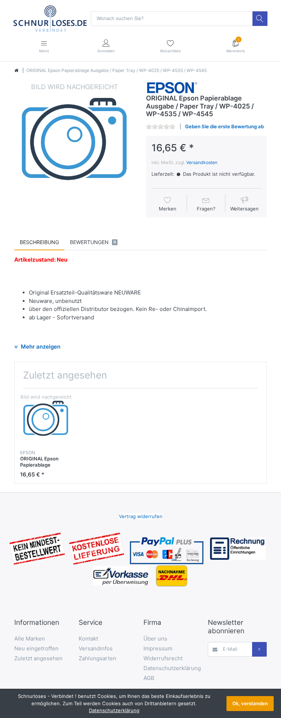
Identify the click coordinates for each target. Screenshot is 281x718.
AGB (148, 678)
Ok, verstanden (250, 703)
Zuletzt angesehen (38, 658)
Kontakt (88, 638)
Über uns (155, 638)
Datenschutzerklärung (172, 668)
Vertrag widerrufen (140, 516)
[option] (74, 142)
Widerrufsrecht (163, 658)
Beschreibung (39, 242)
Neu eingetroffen (36, 648)
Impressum (157, 648)
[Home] (16, 70)
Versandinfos (96, 648)
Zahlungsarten (97, 658)
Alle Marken (29, 638)
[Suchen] (259, 18)
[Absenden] (259, 649)
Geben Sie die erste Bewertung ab (224, 126)
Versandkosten (201, 162)
